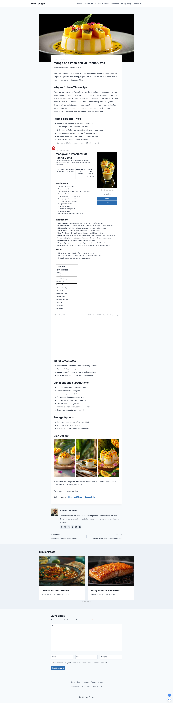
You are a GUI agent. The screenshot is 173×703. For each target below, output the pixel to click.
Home (79, 3)
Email (79, 657)
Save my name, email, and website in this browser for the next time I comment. (80, 663)
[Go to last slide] (41, 578)
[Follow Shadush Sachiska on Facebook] (61, 527)
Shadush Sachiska (61, 67)
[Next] (131, 578)
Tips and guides (90, 3)
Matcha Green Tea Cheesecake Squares (107, 537)
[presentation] (62, 571)
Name (54, 657)
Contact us (137, 3)
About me (115, 3)
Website (104, 657)
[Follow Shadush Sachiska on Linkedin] (76, 527)
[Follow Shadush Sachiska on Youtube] (72, 527)
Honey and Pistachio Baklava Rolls (81, 497)
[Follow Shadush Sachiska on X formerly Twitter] (65, 527)
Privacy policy (126, 3)
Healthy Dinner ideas (61, 59)
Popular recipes (103, 3)
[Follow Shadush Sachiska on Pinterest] (79, 527)
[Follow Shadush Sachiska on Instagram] (68, 527)
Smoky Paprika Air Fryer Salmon (105, 590)
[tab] (82, 601)
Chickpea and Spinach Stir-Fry (55, 590)
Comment (56, 626)
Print (107, 198)
